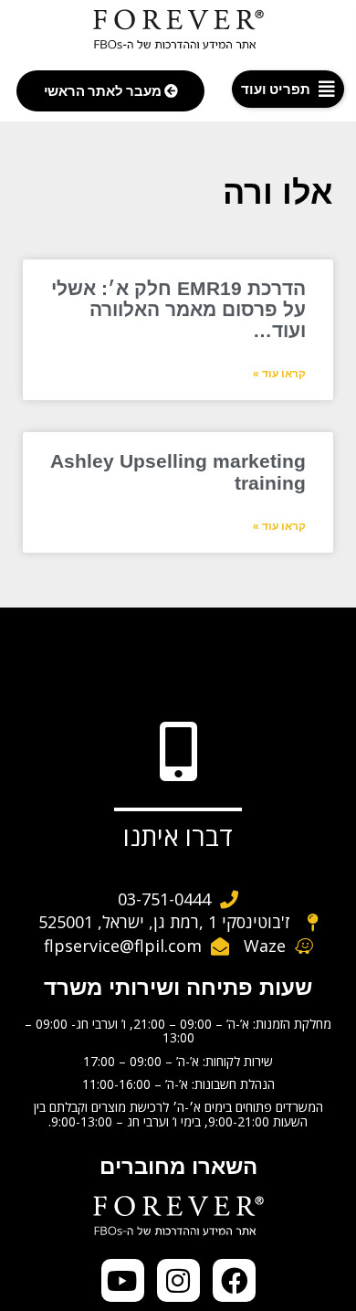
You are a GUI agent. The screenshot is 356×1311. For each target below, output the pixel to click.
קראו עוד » (279, 373)
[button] (288, 89)
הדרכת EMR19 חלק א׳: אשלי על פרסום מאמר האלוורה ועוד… (178, 309)
